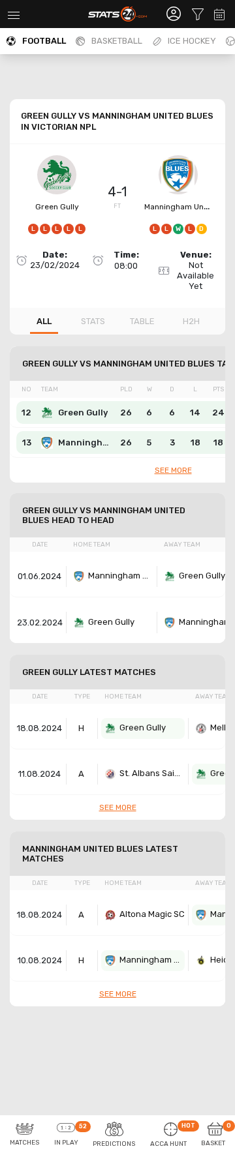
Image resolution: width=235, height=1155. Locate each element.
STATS (93, 321)
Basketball (116, 41)
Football (44, 41)
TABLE (142, 321)
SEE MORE (173, 470)
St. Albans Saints (152, 773)
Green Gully (57, 206)
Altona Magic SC (152, 914)
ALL (44, 321)
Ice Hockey (192, 41)
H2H (191, 321)
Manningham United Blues (120, 575)
